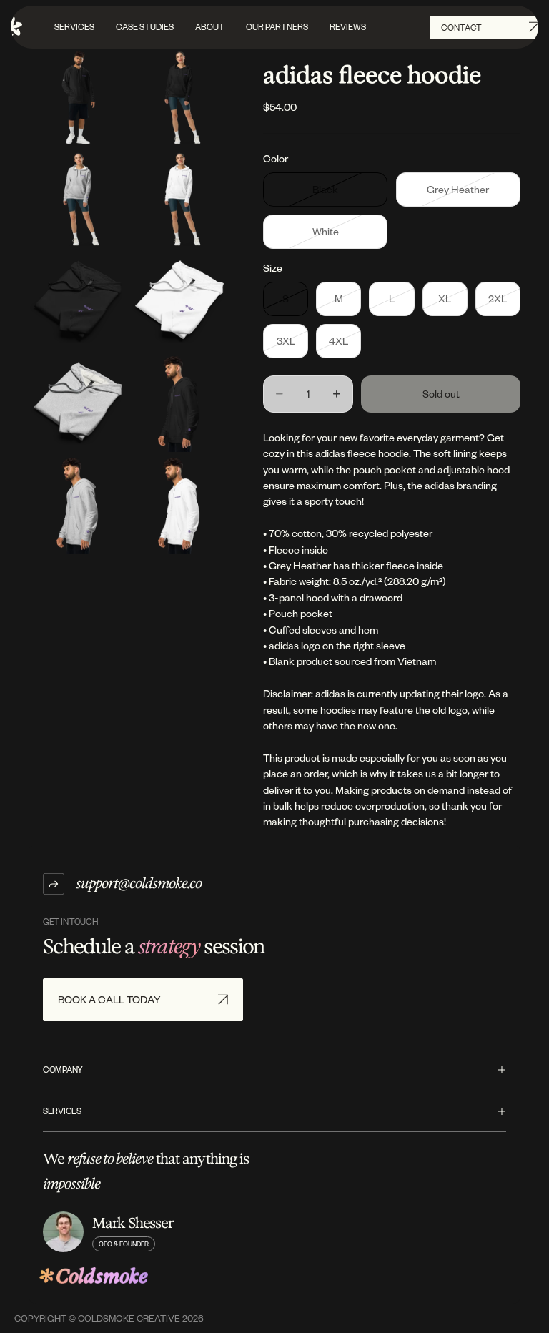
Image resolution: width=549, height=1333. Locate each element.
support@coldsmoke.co (139, 883)
